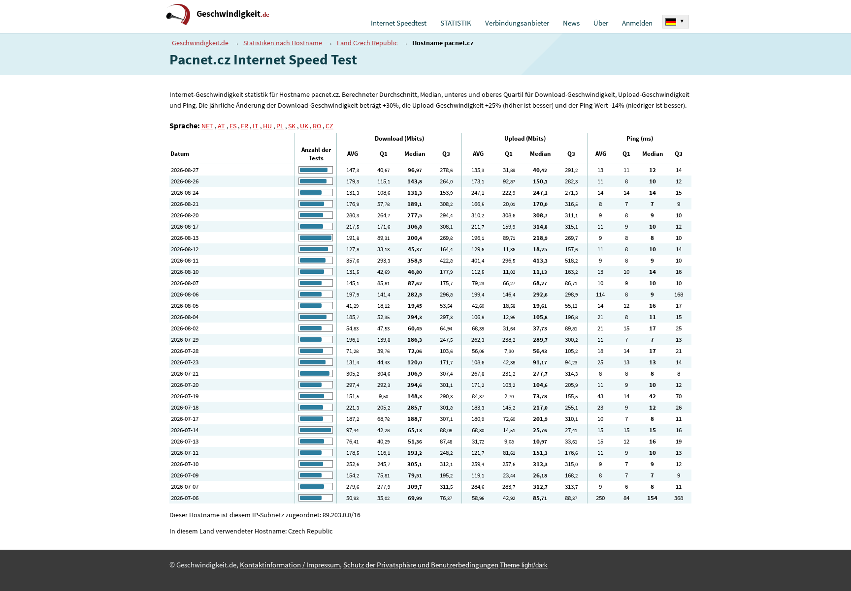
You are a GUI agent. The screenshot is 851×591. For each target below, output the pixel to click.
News (571, 23)
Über (600, 23)
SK (291, 125)
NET (207, 125)
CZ (329, 125)
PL (280, 125)
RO (317, 125)
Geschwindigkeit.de (200, 42)
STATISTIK (455, 23)
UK (304, 125)
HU (267, 125)
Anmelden (637, 23)
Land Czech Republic (367, 42)
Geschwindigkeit (232, 13)
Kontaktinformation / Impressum (290, 565)
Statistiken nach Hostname (282, 42)
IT (256, 125)
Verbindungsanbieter (517, 23)
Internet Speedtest (398, 23)
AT (221, 125)
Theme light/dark (524, 565)
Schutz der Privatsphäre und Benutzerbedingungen (420, 565)
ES (232, 125)
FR (244, 125)
